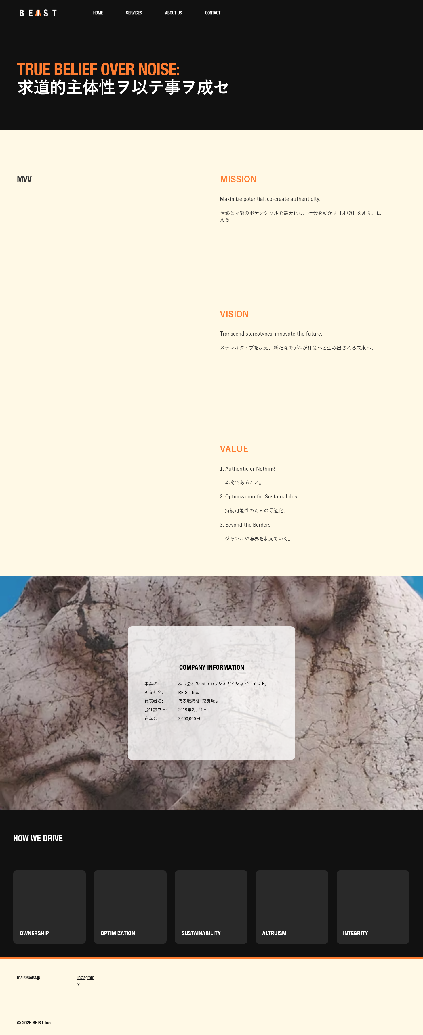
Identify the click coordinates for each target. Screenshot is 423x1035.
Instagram (85, 977)
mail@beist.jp (28, 977)
